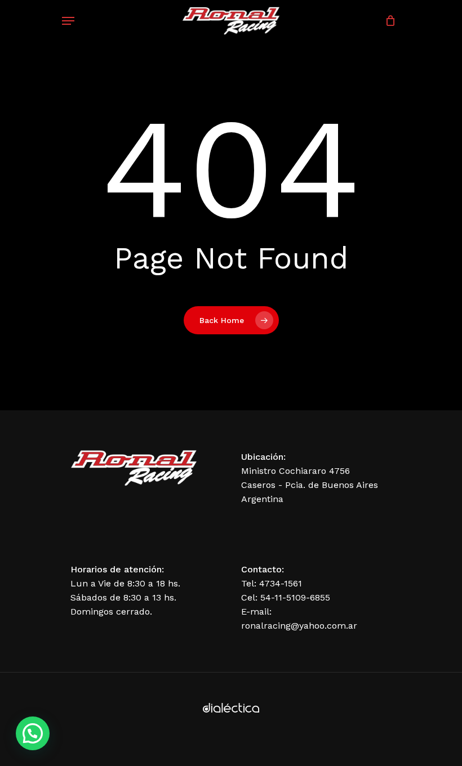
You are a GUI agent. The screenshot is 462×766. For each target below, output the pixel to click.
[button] (33, 733)
